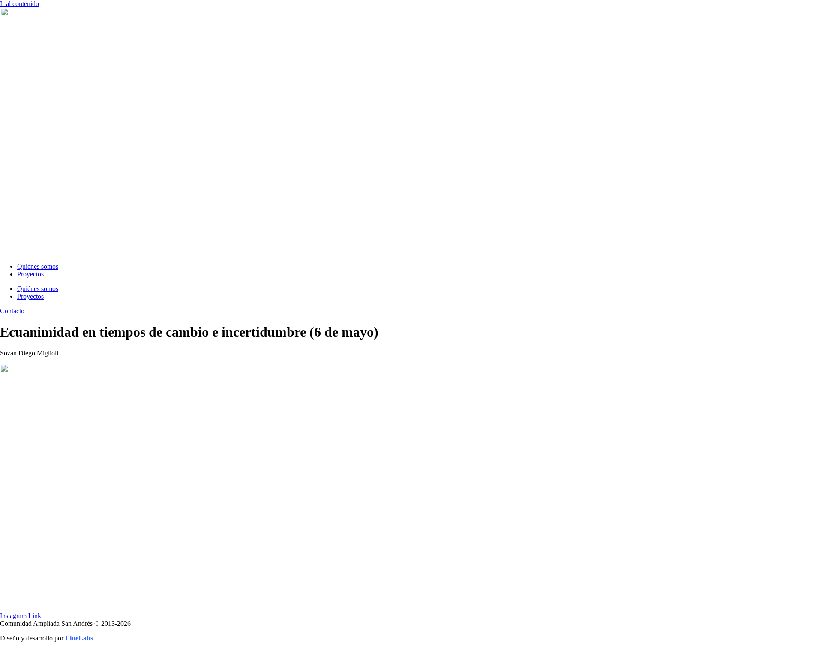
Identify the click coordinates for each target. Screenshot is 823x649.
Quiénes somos (37, 266)
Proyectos (30, 274)
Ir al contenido (19, 3)
